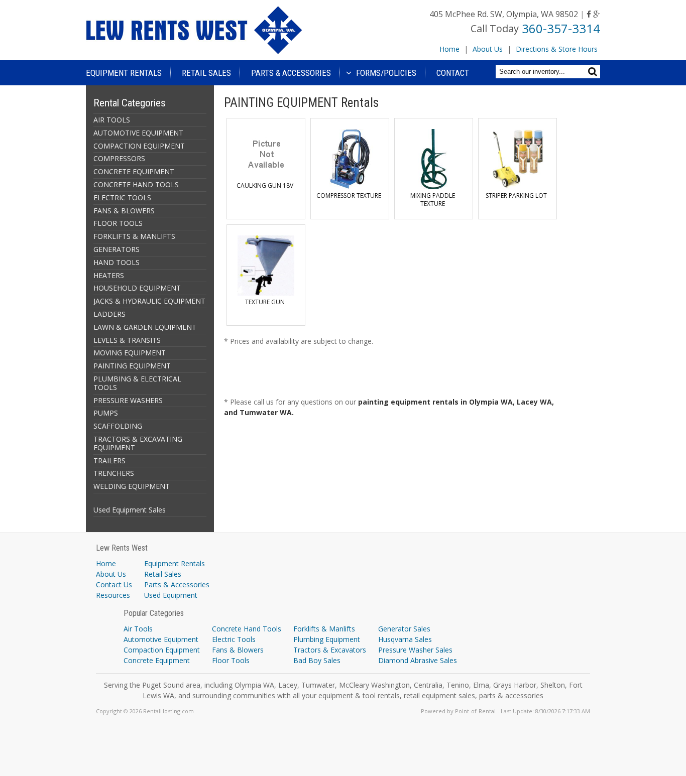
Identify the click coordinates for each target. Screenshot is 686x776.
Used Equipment (170, 595)
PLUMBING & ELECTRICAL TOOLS (137, 383)
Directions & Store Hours (557, 49)
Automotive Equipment (161, 639)
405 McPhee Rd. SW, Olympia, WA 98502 (503, 14)
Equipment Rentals (124, 73)
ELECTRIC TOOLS (122, 197)
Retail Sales (206, 73)
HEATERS (108, 275)
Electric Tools (234, 639)
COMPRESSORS (119, 158)
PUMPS (105, 413)
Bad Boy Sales (316, 660)
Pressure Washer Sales (415, 650)
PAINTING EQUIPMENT (132, 365)
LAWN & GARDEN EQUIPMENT (144, 327)
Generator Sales (404, 628)
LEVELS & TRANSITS (127, 340)
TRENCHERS (113, 473)
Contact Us (114, 584)
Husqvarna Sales (405, 639)
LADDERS (109, 314)
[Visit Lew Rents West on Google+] (596, 14)
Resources (113, 595)
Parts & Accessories (291, 73)
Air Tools (138, 628)
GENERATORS (116, 249)
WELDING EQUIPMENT (131, 486)
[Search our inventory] (594, 71)
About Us (488, 49)
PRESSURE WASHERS (128, 400)
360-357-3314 (561, 28)
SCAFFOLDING (117, 426)
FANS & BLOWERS (124, 210)
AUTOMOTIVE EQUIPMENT (138, 133)
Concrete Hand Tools (246, 628)
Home (449, 49)
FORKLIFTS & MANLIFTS (134, 236)
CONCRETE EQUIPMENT (133, 171)
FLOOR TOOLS (118, 223)
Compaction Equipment (162, 650)
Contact (452, 73)
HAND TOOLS (116, 262)
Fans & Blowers (238, 650)
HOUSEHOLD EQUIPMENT (137, 288)
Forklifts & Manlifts (324, 628)
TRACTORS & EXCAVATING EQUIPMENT (137, 443)
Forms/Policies (385, 73)
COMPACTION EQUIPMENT (139, 146)
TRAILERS (109, 460)
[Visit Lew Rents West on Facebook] (589, 14)
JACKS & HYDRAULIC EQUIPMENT (149, 301)
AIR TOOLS (111, 119)
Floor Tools (231, 660)
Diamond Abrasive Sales (417, 660)
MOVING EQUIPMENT (129, 352)
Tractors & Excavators (329, 650)
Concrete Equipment (157, 660)
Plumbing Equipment (326, 639)
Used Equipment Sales (129, 509)
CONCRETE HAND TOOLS (136, 184)
